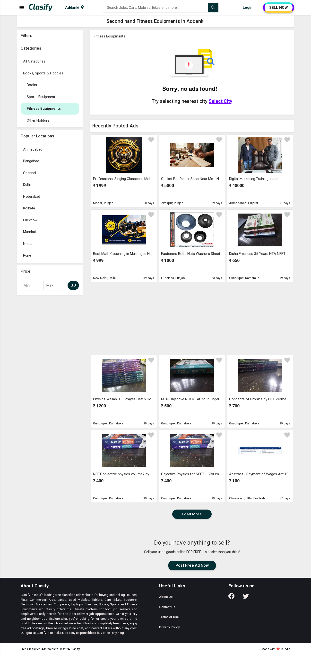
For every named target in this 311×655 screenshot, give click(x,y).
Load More (192, 514)
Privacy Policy (169, 627)
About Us (166, 597)
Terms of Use (169, 617)
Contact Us (167, 607)
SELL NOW (278, 7)
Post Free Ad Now (192, 565)
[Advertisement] (50, 370)
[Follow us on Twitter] (246, 597)
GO (73, 285)
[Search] (213, 7)
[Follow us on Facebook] (231, 597)
